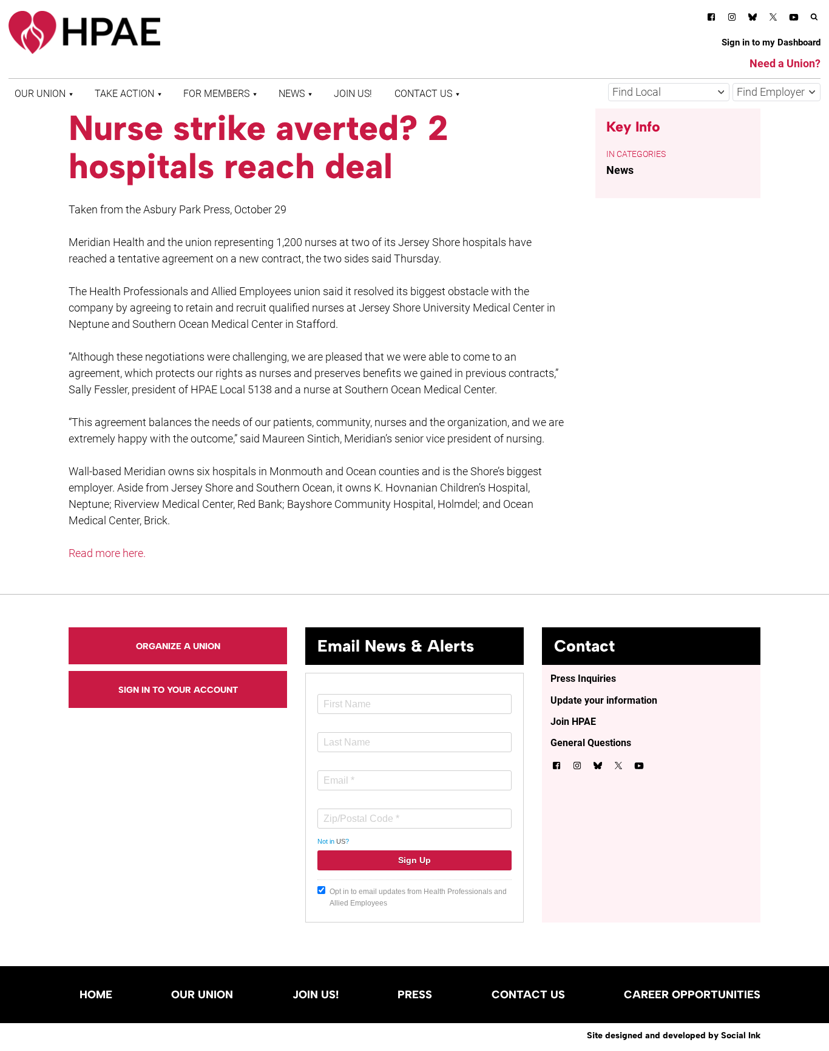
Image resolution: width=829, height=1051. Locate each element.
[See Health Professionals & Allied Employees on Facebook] (711, 19)
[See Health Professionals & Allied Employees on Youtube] (794, 19)
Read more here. (107, 553)
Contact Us (423, 93)
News (292, 93)
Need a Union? (785, 63)
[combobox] (668, 92)
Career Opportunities (692, 994)
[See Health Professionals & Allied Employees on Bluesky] (752, 18)
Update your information (603, 700)
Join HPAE (573, 721)
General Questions (590, 743)
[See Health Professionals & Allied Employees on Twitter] (773, 19)
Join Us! (353, 93)
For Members (216, 93)
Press (415, 994)
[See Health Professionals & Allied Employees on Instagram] (732, 19)
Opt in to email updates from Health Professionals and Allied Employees (418, 897)
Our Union (40, 93)
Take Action (124, 93)
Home (96, 994)
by (673, 1035)
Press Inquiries (583, 678)
